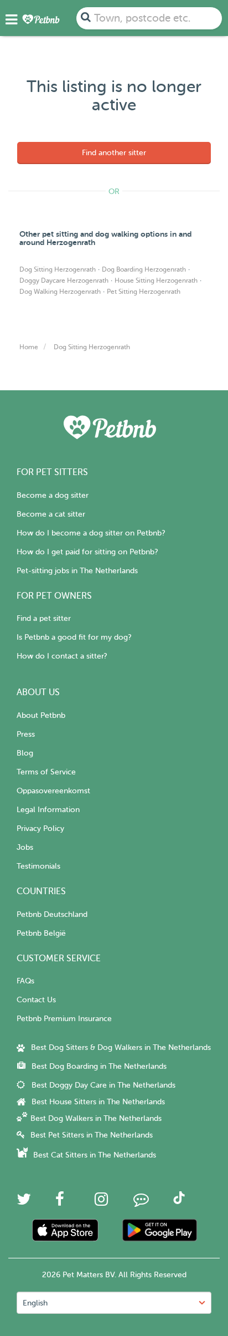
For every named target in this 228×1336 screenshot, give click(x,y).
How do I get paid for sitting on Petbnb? (87, 552)
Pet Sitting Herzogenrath (143, 291)
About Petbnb (41, 715)
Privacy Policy (40, 828)
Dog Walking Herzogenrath (60, 291)
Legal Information (48, 809)
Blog (25, 753)
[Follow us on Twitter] (24, 1202)
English (35, 1303)
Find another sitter (114, 153)
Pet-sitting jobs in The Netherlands (77, 571)
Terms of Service (46, 772)
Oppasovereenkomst (53, 791)
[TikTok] (179, 1201)
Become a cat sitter (51, 514)
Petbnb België (41, 933)
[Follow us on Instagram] (101, 1202)
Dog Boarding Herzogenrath (144, 269)
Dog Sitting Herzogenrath (57, 269)
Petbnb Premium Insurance (64, 1018)
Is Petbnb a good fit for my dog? (74, 637)
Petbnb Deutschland (52, 914)
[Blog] (141, 1202)
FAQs (25, 981)
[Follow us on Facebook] (59, 1202)
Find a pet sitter (44, 618)
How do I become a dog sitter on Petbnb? (91, 533)
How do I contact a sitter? (62, 656)
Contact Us (36, 1000)
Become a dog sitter (53, 495)
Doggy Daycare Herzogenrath (63, 280)
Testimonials (38, 866)
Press (26, 734)
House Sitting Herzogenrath (156, 280)
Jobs (25, 847)
